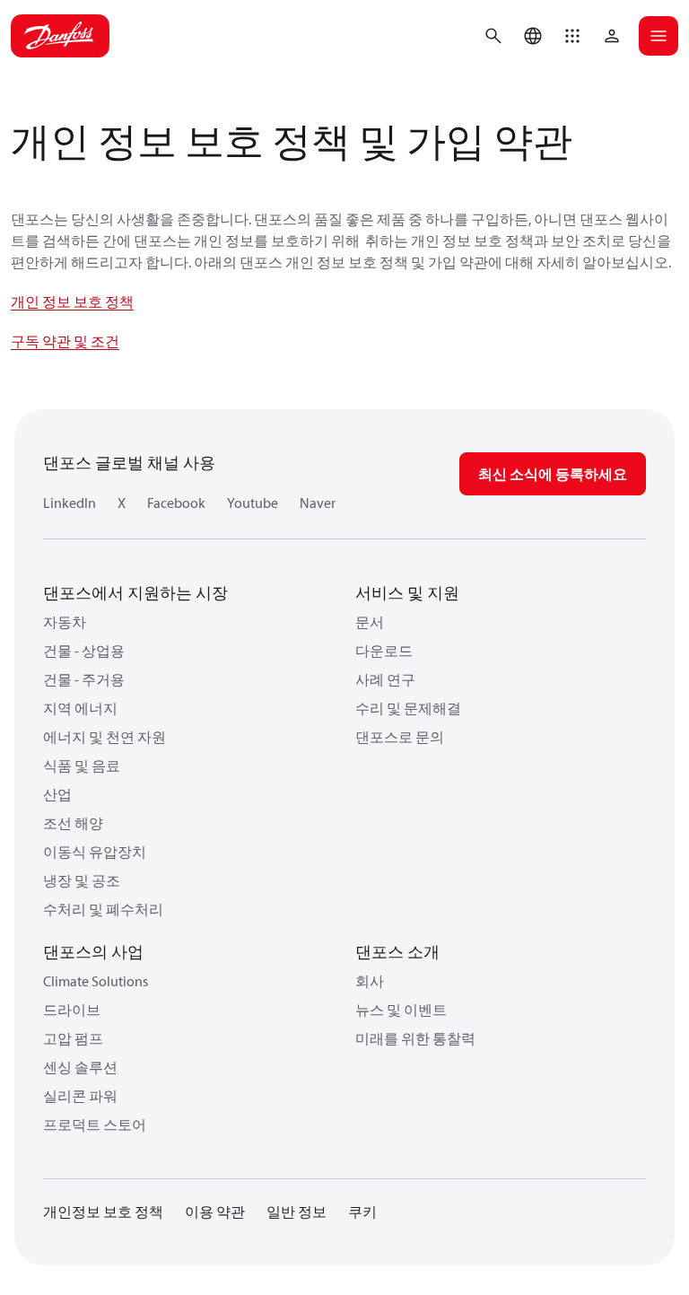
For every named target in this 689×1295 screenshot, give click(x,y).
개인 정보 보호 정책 (72, 302)
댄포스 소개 (397, 951)
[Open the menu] (658, 36)
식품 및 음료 (81, 765)
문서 (369, 622)
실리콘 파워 (80, 1096)
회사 (369, 981)
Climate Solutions (95, 981)
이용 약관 (215, 1212)
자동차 (64, 622)
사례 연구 (385, 679)
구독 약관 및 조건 (65, 341)
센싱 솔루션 (80, 1067)
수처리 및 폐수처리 (103, 909)
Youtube (252, 503)
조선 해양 (73, 823)
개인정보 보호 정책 (103, 1212)
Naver (318, 503)
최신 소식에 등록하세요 (552, 474)
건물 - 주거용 (84, 679)
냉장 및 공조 (81, 880)
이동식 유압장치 (94, 852)
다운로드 (384, 651)
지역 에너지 (80, 708)
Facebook (176, 503)
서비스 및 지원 (407, 592)
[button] (572, 36)
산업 (57, 794)
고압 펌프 (73, 1038)
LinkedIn (69, 503)
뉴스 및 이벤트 (401, 1010)
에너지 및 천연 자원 (104, 737)
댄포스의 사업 (93, 951)
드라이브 (71, 1010)
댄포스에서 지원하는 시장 (135, 592)
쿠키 (362, 1212)
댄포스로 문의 (399, 737)
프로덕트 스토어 (94, 1124)
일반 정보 (296, 1212)
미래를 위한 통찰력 (415, 1038)
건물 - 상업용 (84, 651)
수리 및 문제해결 (408, 708)
